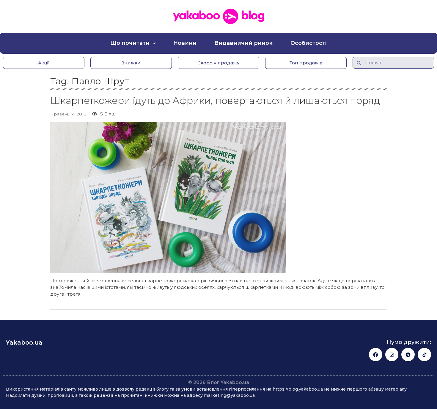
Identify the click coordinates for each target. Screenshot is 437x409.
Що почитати (130, 43)
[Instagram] (392, 354)
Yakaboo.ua (24, 342)
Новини (185, 43)
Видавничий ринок (243, 43)
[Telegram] (408, 354)
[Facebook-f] (375, 354)
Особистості (308, 43)
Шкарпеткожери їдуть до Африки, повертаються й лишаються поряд (215, 100)
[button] (43, 63)
